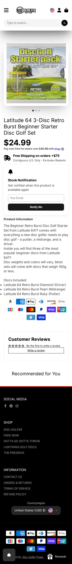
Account (59, 10)
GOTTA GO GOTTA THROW (22, 441)
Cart (66, 10)
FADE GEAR (11, 435)
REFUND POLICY (15, 494)
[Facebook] (5, 406)
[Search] (64, 23)
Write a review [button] (36, 350)
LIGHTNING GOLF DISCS (20, 447)
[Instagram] (17, 406)
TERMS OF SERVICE (17, 488)
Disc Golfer (28, 557)
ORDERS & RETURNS (18, 483)
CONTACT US (13, 477)
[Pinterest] (11, 406)
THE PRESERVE (14, 453)
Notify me (36, 207)
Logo (26, 10)
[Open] (9, 555)
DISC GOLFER (13, 429)
